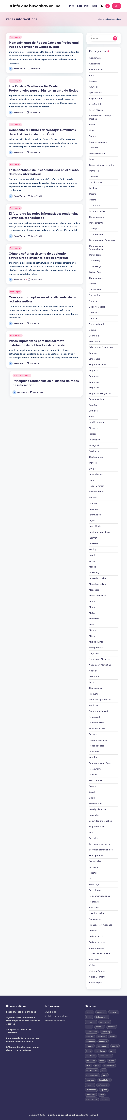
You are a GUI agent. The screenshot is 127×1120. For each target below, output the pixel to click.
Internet (93, 537)
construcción (91, 1032)
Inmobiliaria (95, 526)
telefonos (94, 907)
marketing (94, 572)
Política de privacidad (56, 1016)
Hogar (92, 480)
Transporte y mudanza (100, 925)
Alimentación (96, 69)
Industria (93, 509)
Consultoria (95, 255)
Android (93, 81)
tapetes (104, 1090)
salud (105, 1075)
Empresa (93, 370)
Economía (94, 335)
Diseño (92, 330)
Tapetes (93, 872)
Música (92, 636)
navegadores (96, 647)
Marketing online (97, 584)
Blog (91, 130)
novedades (95, 676)
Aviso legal (51, 1011)
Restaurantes (96, 768)
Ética (91, 416)
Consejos (94, 228)
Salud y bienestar (98, 809)
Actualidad (94, 63)
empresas (103, 1041)
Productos (94, 693)
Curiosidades (96, 278)
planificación (109, 1065)
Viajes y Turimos (97, 971)
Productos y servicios (100, 699)
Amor (92, 75)
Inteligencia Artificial (99, 532)
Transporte (95, 919)
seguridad (94, 815)
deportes (101, 1036)
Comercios (94, 205)
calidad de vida (97, 153)
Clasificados (95, 182)
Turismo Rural (96, 936)
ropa (104, 1070)
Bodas (92, 136)
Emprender (94, 358)
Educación (94, 341)
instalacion (90, 1056)
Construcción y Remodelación (97, 248)
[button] (116, 6)
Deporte (93, 301)
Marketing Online (22, 375)
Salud (92, 792)
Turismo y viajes (97, 942)
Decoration (94, 295)
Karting (92, 549)
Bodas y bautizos (98, 142)
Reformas (94, 751)
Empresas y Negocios (100, 393)
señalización (103, 1085)
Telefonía (94, 901)
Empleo (93, 353)
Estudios (93, 410)
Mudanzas (94, 618)
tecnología (15, 292)
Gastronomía (96, 457)
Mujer (92, 624)
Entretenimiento (97, 399)
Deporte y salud (97, 306)
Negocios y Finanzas (99, 659)
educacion (90, 1041)
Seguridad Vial (96, 826)
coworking (106, 1032)
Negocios (94, 653)
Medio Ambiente (97, 595)
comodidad (90, 1022)
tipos (102, 1095)
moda (101, 1061)
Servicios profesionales (101, 849)
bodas (88, 1017)
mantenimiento (105, 1056)
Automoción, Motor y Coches (100, 117)
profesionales (91, 1070)
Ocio (91, 682)
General (93, 462)
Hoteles (93, 497)
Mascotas (94, 590)
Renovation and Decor (100, 763)
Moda (92, 601)
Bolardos (93, 147)
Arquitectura (95, 98)
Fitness (92, 433)
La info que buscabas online (33, 6)
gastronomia (103, 1046)
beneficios (101, 1012)
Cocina (92, 194)
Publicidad (94, 717)
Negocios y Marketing (100, 665)
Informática (15, 335)
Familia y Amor (96, 422)
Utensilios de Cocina (99, 953)
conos (88, 1027)
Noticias (93, 670)
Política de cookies (55, 1020)
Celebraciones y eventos (101, 165)
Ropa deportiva (97, 780)
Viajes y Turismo (97, 976)
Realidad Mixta (96, 722)
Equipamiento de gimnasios (21, 1011)
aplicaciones (95, 92)
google (92, 468)
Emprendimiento (97, 364)
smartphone (91, 1090)
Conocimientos (97, 222)
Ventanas (94, 959)
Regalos (93, 757)
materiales (90, 1061)
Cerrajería (94, 170)
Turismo (93, 930)
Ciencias (93, 176)
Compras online (97, 211)
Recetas (93, 734)
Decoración (95, 289)
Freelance (94, 451)
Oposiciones (95, 688)
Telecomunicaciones (99, 896)
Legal (92, 555)
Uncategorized (96, 948)
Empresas (14, 164)
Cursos (92, 283)
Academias (95, 58)
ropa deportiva (92, 1075)
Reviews (93, 774)
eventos (89, 1046)
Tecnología (15, 37)
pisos (97, 1065)
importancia (100, 1051)
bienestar (114, 1012)
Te (90, 878)
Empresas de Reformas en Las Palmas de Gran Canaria (22, 1040)
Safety (92, 786)
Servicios (93, 838)
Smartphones (96, 855)
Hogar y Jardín (96, 486)
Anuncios (93, 86)
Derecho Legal (96, 324)
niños (88, 1065)
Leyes (92, 561)
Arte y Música (96, 110)
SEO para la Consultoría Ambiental (19, 1031)
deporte (89, 1036)
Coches (93, 188)
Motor (92, 613)
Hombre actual (96, 491)
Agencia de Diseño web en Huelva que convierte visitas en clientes (23, 1020)
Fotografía (94, 445)
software (93, 867)
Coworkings (95, 266)
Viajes (92, 965)
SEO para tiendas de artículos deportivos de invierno (22, 1049)
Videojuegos (95, 982)
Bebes (92, 124)
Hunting (93, 503)
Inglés (92, 520)
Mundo (92, 630)
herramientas (96, 474)
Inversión (93, 543)
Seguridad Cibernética (100, 821)
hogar (88, 1051)
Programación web (99, 711)
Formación (94, 439)
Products (93, 705)
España (93, 405)
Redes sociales (96, 745)
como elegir (104, 1022)
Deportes (94, 312)
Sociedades (95, 861)
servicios (90, 1085)
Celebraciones (101, 1017)
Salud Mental (95, 803)
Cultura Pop (95, 272)
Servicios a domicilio (99, 844)
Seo (91, 832)
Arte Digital (95, 104)
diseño (112, 1036)
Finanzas (93, 428)
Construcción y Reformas (102, 240)
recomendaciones (98, 740)
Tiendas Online (96, 913)
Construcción (96, 234)
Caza (92, 159)
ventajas (105, 1099)
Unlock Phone (91, 1099)
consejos (99, 1027)
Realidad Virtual (97, 728)
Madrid (92, 566)
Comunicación (96, 217)
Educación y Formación (101, 347)
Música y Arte (96, 641)
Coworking (94, 260)
